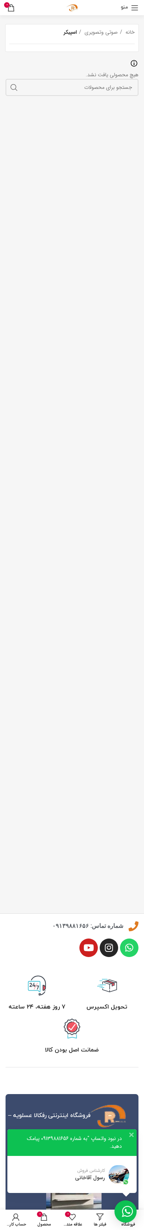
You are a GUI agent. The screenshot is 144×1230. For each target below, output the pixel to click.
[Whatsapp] (129, 948)
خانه (129, 32)
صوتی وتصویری (100, 32)
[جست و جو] (14, 87)
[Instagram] (109, 948)
